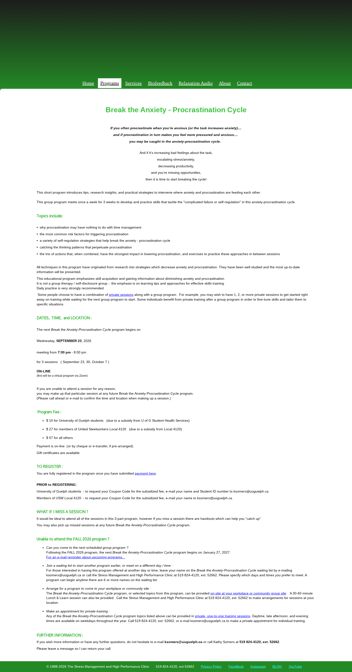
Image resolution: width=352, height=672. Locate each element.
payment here (145, 473)
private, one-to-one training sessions (222, 616)
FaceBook (236, 666)
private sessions (121, 295)
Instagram (258, 666)
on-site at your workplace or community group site (248, 593)
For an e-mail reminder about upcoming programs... (85, 557)
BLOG (277, 666)
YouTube (295, 666)
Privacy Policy (211, 666)
